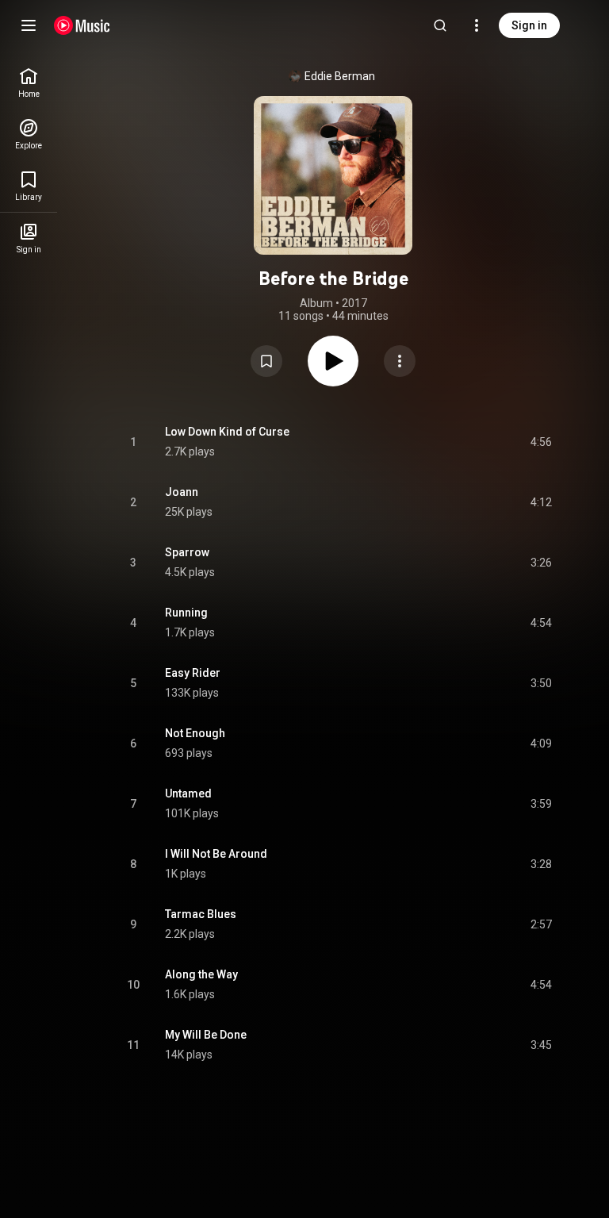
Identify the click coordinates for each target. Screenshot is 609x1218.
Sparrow (187, 552)
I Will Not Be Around (216, 853)
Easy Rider (192, 673)
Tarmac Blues (200, 914)
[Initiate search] (440, 25)
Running (186, 612)
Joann (181, 492)
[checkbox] (540, 441)
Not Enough (195, 733)
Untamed (188, 793)
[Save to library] (266, 361)
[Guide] (28, 25)
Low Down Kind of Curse (227, 431)
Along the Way (201, 974)
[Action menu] (400, 361)
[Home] (82, 25)
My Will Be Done (206, 1034)
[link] (28, 83)
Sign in (529, 25)
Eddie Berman (339, 76)
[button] (266, 361)
